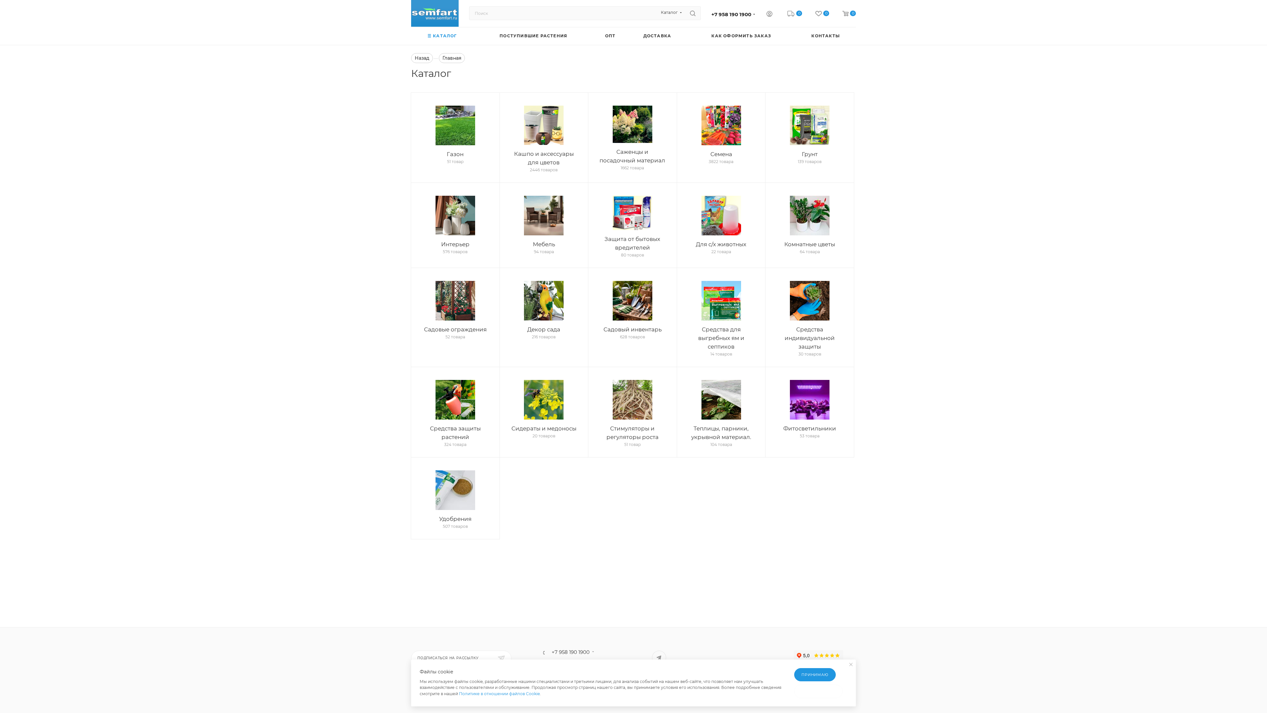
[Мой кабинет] (769, 14)
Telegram (659, 658)
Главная (451, 58)
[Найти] (693, 13)
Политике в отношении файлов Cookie (499, 693)
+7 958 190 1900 (731, 14)
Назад (422, 58)
